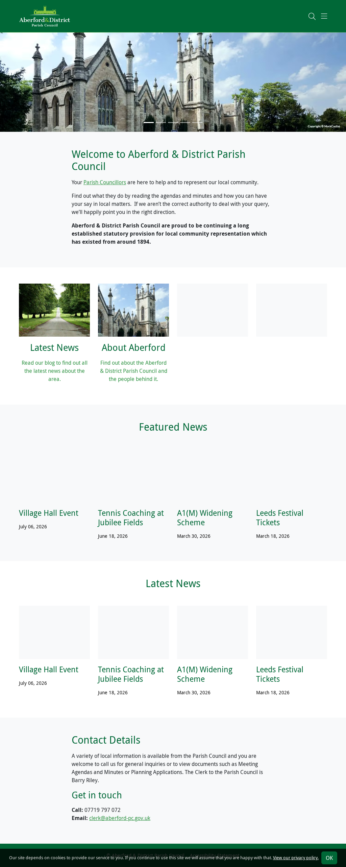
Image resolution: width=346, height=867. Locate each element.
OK (329, 858)
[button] (312, 16)
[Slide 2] (161, 122)
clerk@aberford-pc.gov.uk (119, 818)
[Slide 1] (149, 122)
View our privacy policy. (296, 858)
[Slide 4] (185, 122)
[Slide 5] (197, 122)
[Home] (44, 15)
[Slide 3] (173, 122)
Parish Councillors (104, 182)
